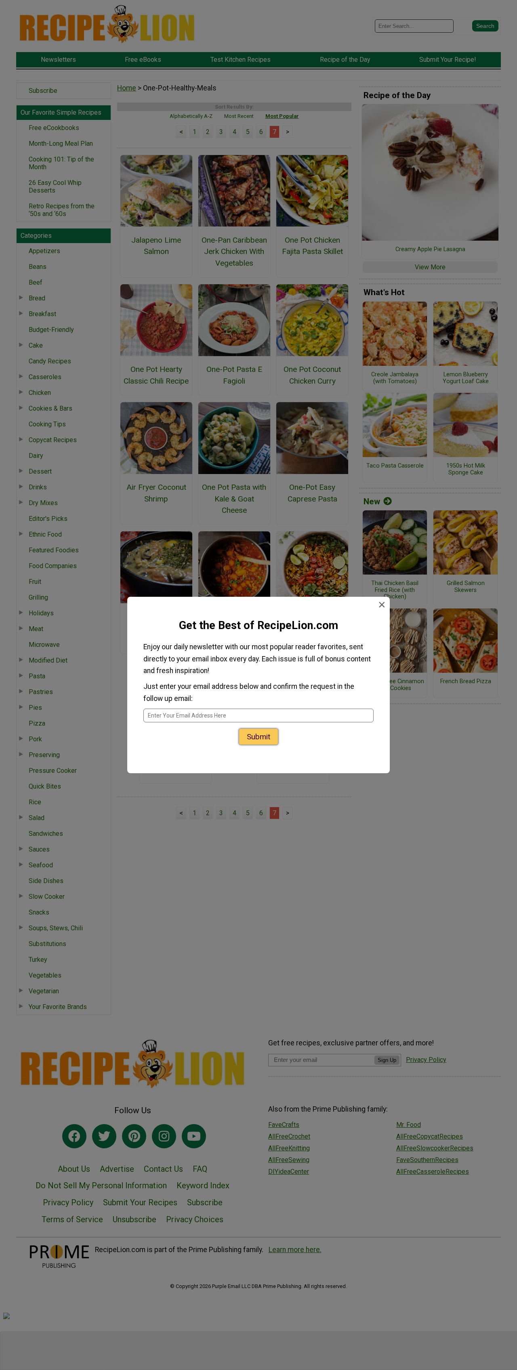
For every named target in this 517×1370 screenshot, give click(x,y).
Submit (258, 739)
